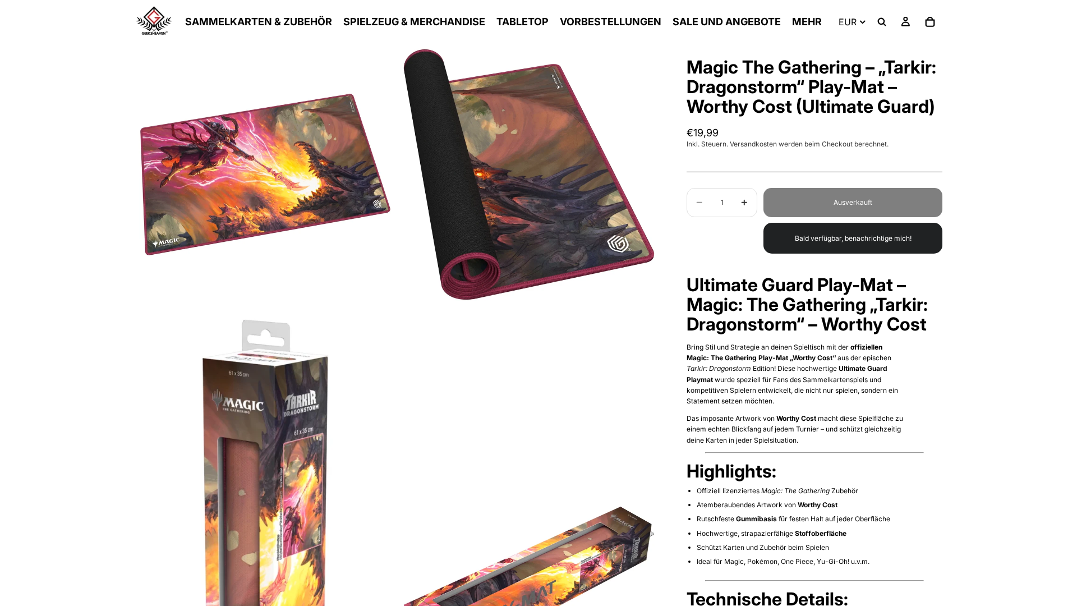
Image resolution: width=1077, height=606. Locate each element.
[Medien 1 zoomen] (265, 174)
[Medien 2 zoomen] (529, 174)
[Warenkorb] (930, 22)
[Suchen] (881, 22)
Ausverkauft (853, 202)
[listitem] (806, 22)
